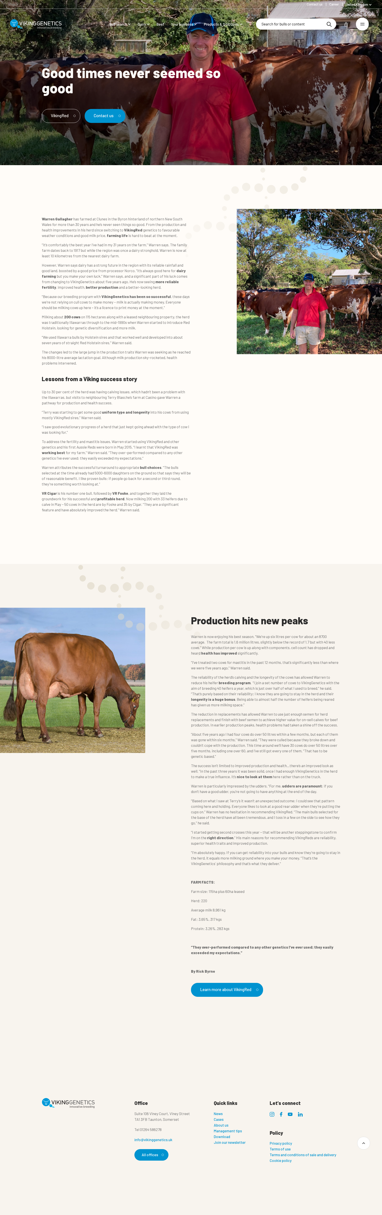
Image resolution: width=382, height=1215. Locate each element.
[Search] (329, 24)
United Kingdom (357, 4)
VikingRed (60, 115)
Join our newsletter (230, 1142)
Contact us (104, 115)
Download (222, 1136)
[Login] (346, 24)
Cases (218, 1119)
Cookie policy (281, 1160)
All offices (150, 1154)
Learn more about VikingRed (225, 989)
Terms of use (280, 1149)
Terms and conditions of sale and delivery (303, 1154)
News (218, 1113)
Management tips (228, 1131)
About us (221, 1125)
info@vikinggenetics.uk (153, 1139)
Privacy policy (281, 1143)
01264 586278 (151, 1129)
